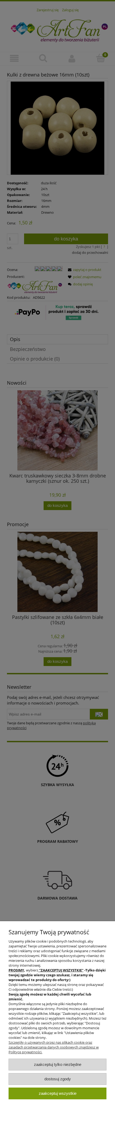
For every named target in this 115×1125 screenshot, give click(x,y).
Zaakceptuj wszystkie (57, 1093)
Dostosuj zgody (57, 1079)
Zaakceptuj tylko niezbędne (57, 1064)
